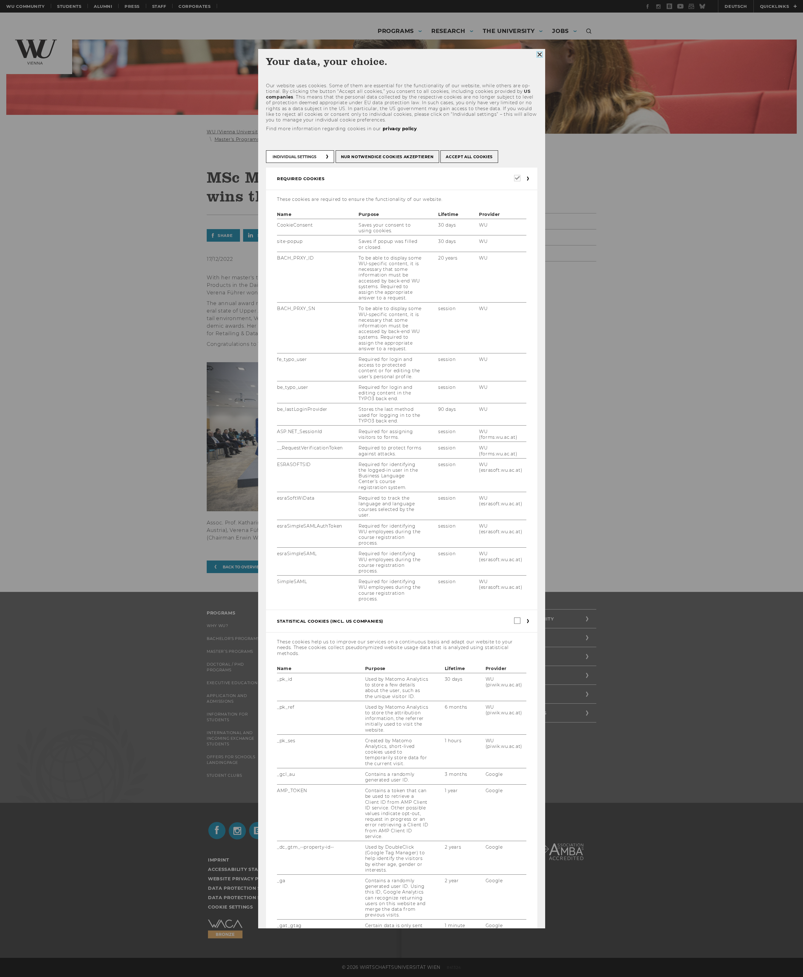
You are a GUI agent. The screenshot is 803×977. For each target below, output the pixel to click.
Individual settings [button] (294, 156)
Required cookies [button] (300, 178)
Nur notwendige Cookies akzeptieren (387, 156)
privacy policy (399, 129)
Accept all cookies (469, 156)
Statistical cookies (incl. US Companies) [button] (330, 621)
